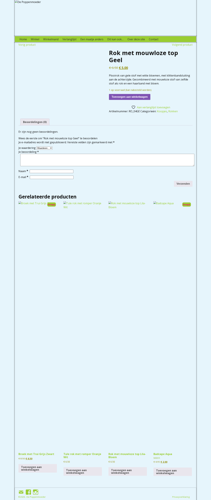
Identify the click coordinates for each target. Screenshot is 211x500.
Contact (153, 39)
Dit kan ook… (115, 39)
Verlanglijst (69, 39)
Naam (23, 171)
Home (23, 39)
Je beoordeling (28, 152)
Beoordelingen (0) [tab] (35, 122)
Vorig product (27, 44)
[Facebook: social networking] (28, 491)
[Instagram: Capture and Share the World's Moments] (36, 491)
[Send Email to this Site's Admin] (21, 491)
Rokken (173, 111)
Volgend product (182, 44)
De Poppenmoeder (36, 496)
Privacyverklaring (181, 496)
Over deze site (136, 39)
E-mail (23, 177)
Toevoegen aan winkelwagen (130, 96)
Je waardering (27, 148)
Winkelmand (51, 39)
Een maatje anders (91, 39)
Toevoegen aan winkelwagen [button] (31, 468)
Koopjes (162, 111)
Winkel (35, 39)
